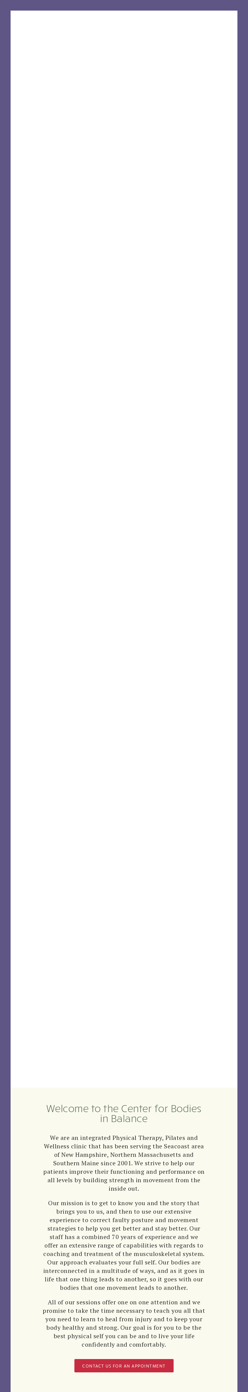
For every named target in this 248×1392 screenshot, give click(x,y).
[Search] (76, 27)
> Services (64, 531)
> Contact (64, 599)
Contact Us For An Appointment (124, 1365)
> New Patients (83, 565)
